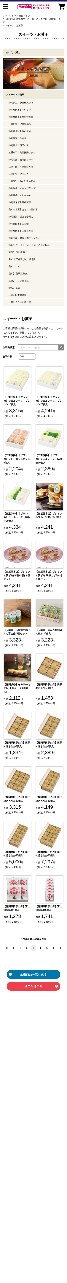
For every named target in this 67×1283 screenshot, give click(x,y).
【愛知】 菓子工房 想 (17, 273)
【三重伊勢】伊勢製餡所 (18, 124)
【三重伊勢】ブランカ (17, 174)
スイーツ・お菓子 (14, 25)
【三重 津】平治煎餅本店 (19, 166)
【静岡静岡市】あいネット (19, 110)
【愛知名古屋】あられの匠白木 (22, 209)
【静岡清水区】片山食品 (18, 131)
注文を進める (33, 986)
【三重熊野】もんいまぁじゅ (20, 181)
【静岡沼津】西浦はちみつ (19, 159)
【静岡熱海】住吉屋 (16, 138)
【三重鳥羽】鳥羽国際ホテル (20, 152)
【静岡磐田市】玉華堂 (17, 223)
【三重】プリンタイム (17, 280)
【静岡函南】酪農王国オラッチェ (23, 238)
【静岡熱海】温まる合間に (19, 216)
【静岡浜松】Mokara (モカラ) (21, 188)
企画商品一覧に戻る (33, 974)
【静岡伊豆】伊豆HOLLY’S (20, 102)
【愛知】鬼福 (13, 288)
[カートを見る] (62, 6)
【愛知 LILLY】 (14, 266)
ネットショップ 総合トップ (16, 15)
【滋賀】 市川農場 (15, 252)
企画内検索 (9, 347)
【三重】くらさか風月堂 (18, 302)
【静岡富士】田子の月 (17, 145)
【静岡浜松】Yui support (18, 195)
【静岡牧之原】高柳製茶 (18, 202)
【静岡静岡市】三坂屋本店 (19, 231)
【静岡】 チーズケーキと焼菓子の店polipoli (28, 245)
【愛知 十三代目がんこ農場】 (21, 259)
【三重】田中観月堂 (16, 295)
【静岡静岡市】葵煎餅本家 (19, 117)
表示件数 (7, 356)
